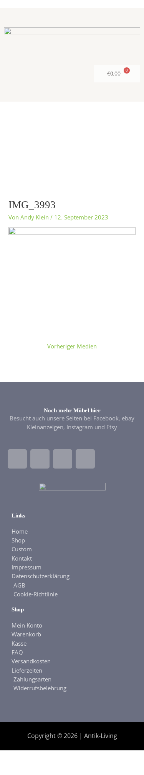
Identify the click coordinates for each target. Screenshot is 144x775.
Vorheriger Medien (72, 346)
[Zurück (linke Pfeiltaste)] (13, 769)
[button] (72, 138)
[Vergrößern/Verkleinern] (13, 757)
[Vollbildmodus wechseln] (41, 757)
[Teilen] (70, 757)
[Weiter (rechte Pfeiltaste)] (41, 769)
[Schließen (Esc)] (98, 757)
